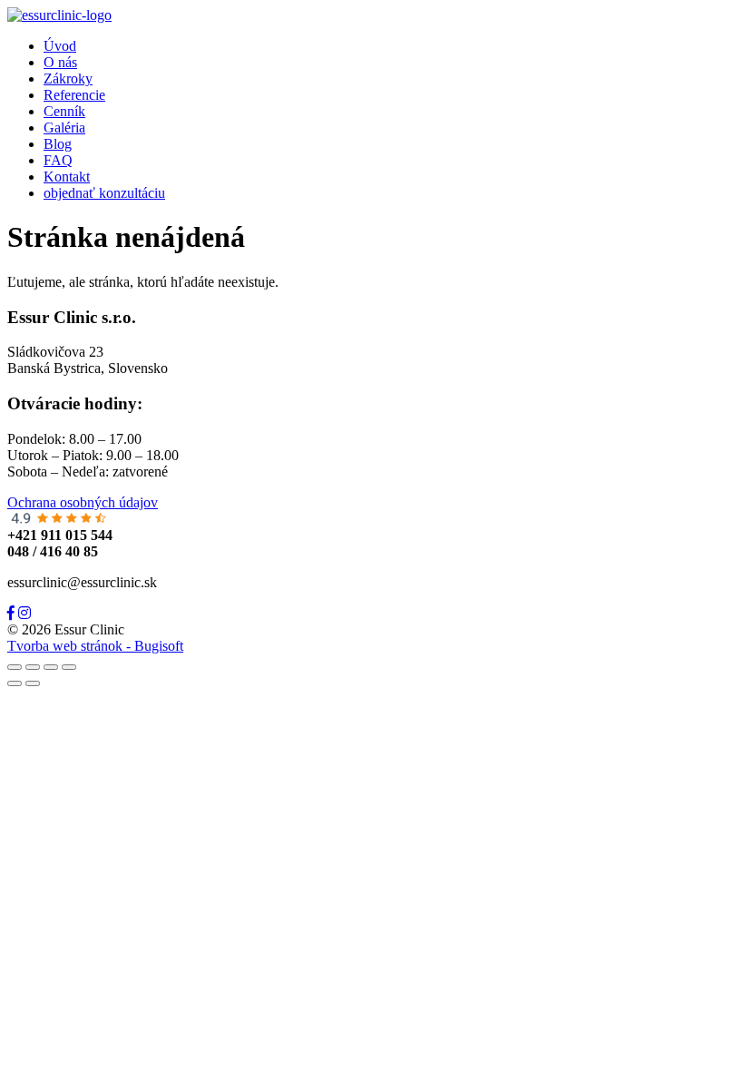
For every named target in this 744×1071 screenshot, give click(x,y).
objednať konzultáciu (104, 193)
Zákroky (68, 78)
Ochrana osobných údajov (82, 502)
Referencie (74, 95)
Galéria (64, 127)
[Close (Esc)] (14, 667)
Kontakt (67, 176)
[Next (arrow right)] (32, 683)
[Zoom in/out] (69, 667)
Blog (58, 144)
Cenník (64, 111)
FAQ (58, 160)
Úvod (60, 46)
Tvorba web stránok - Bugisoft (95, 645)
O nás (60, 62)
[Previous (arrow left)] (14, 683)
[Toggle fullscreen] (51, 667)
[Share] (32, 667)
